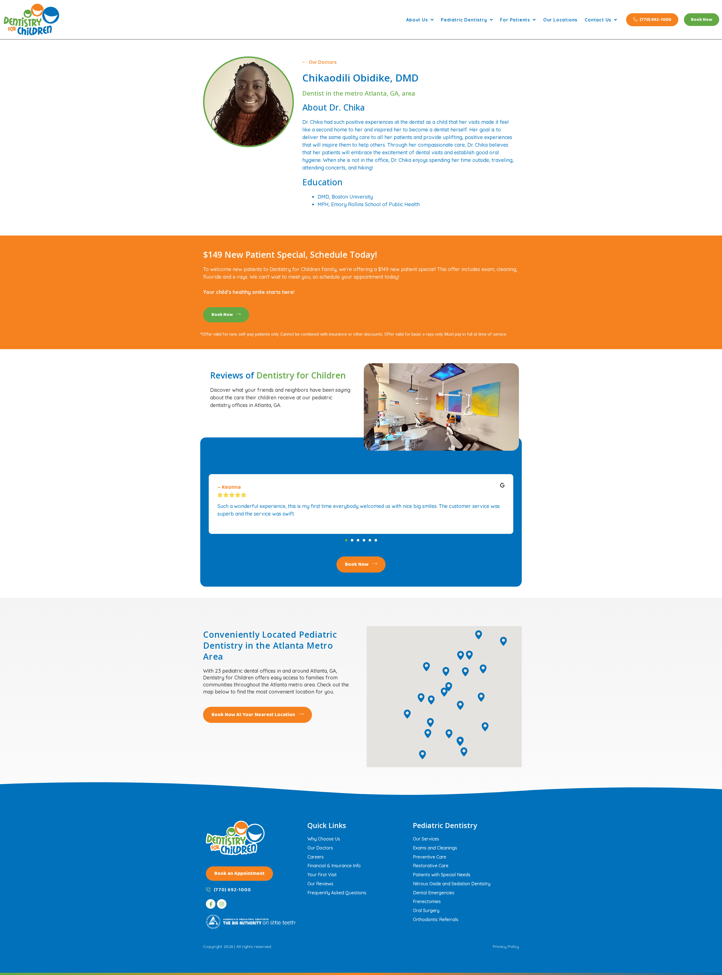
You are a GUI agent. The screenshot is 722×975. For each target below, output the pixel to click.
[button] (346, 540)
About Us (417, 20)
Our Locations (560, 20)
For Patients (515, 20)
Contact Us (598, 20)
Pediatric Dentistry (464, 20)
